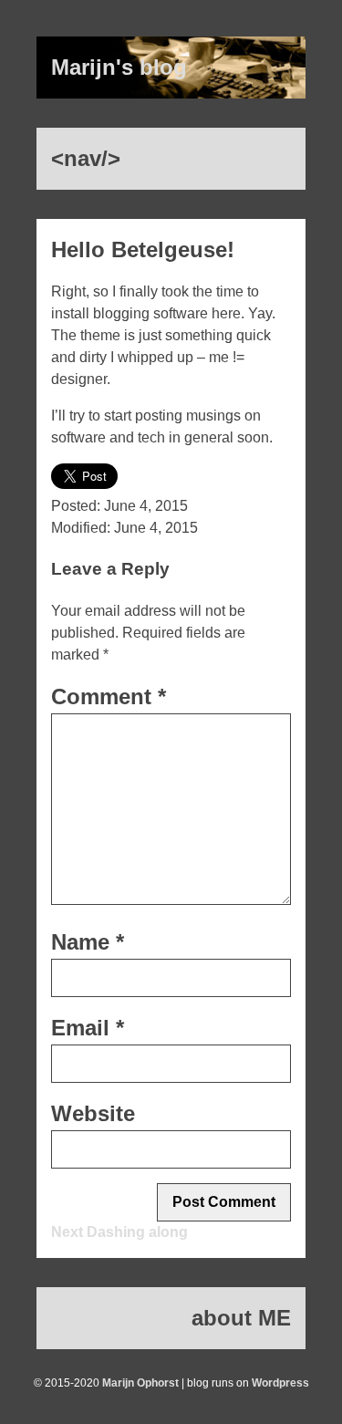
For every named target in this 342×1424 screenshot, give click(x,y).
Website (93, 1113)
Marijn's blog (119, 67)
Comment (108, 696)
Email (87, 1027)
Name (87, 942)
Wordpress (280, 1383)
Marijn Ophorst (140, 1383)
